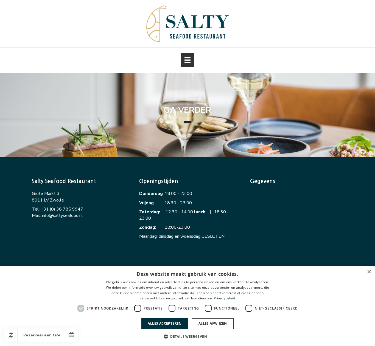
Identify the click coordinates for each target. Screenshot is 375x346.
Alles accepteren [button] (164, 323)
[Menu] (187, 60)
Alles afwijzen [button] (212, 323)
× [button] (369, 272)
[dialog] (187, 306)
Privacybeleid (224, 298)
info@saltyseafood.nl (62, 215)
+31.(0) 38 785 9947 (62, 209)
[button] (187, 336)
